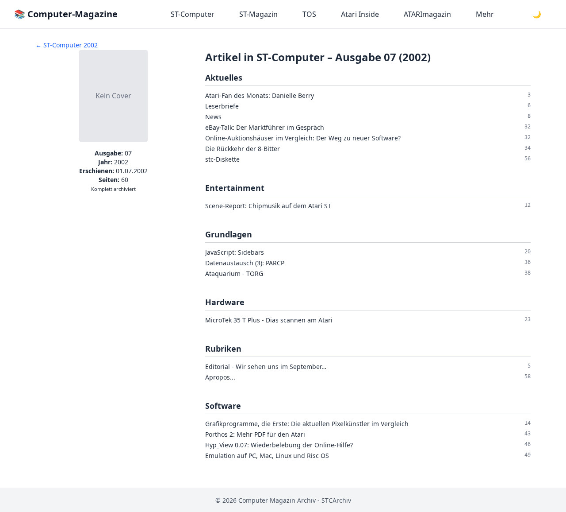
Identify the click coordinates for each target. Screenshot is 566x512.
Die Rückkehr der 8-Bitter (242, 148)
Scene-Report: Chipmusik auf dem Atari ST (268, 206)
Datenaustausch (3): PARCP (244, 263)
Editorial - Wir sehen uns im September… (265, 366)
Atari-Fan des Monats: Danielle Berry (259, 95)
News (213, 116)
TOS (309, 14)
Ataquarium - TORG (234, 273)
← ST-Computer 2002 (66, 45)
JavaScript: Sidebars (234, 252)
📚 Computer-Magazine (66, 14)
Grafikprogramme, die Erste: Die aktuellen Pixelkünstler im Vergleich (307, 423)
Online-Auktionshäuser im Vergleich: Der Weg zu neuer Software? (303, 138)
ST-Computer (192, 14)
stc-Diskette (222, 159)
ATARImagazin (427, 14)
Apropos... (220, 377)
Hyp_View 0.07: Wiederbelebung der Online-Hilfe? (279, 445)
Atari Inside (360, 14)
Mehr (485, 14)
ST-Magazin (258, 14)
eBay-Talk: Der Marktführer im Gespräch (264, 127)
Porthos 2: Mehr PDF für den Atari (255, 434)
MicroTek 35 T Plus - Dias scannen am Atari (269, 320)
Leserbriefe (222, 106)
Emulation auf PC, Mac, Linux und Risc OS (267, 455)
